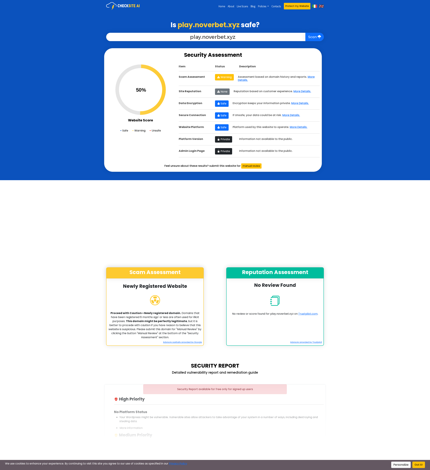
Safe (223, 103)
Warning (226, 77)
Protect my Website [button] (297, 6)
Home (222, 6)
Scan (313, 37)
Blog (253, 6)
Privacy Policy (178, 463)
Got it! (419, 465)
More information (129, 428)
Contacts (276, 6)
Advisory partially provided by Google (182, 342)
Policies (262, 6)
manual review (251, 166)
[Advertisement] (37, 98)
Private (225, 139)
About (231, 6)
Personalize (400, 465)
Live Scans (242, 6)
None (223, 92)
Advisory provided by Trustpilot (306, 342)
